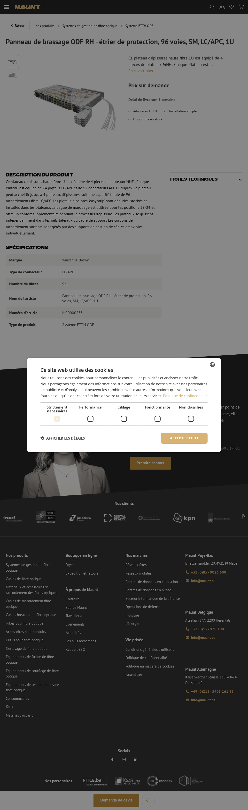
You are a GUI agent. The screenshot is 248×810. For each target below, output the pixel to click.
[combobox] (212, 364)
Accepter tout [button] (184, 438)
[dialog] (124, 405)
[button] (62, 438)
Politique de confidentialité (185, 395)
